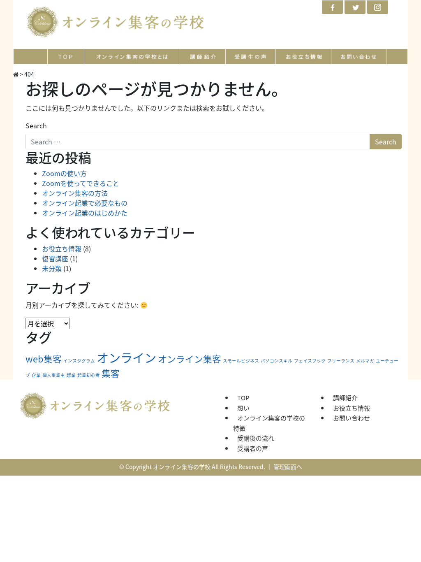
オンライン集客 (189, 358)
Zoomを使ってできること (80, 183)
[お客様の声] (251, 56)
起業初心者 (88, 375)
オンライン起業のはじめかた (84, 213)
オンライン (126, 357)
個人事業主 (53, 375)
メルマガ (365, 361)
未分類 (52, 268)
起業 (71, 375)
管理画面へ (287, 466)
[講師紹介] (203, 56)
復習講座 (55, 258)
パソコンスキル (276, 361)
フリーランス (340, 361)
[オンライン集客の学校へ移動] (16, 74)
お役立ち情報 (61, 248)
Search (36, 125)
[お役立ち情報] (303, 56)
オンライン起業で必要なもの (84, 203)
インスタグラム (79, 361)
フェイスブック (310, 361)
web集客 (43, 358)
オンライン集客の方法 (75, 193)
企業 (36, 375)
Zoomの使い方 (64, 173)
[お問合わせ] (358, 56)
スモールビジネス (241, 361)
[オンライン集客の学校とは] (132, 56)
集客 (111, 373)
